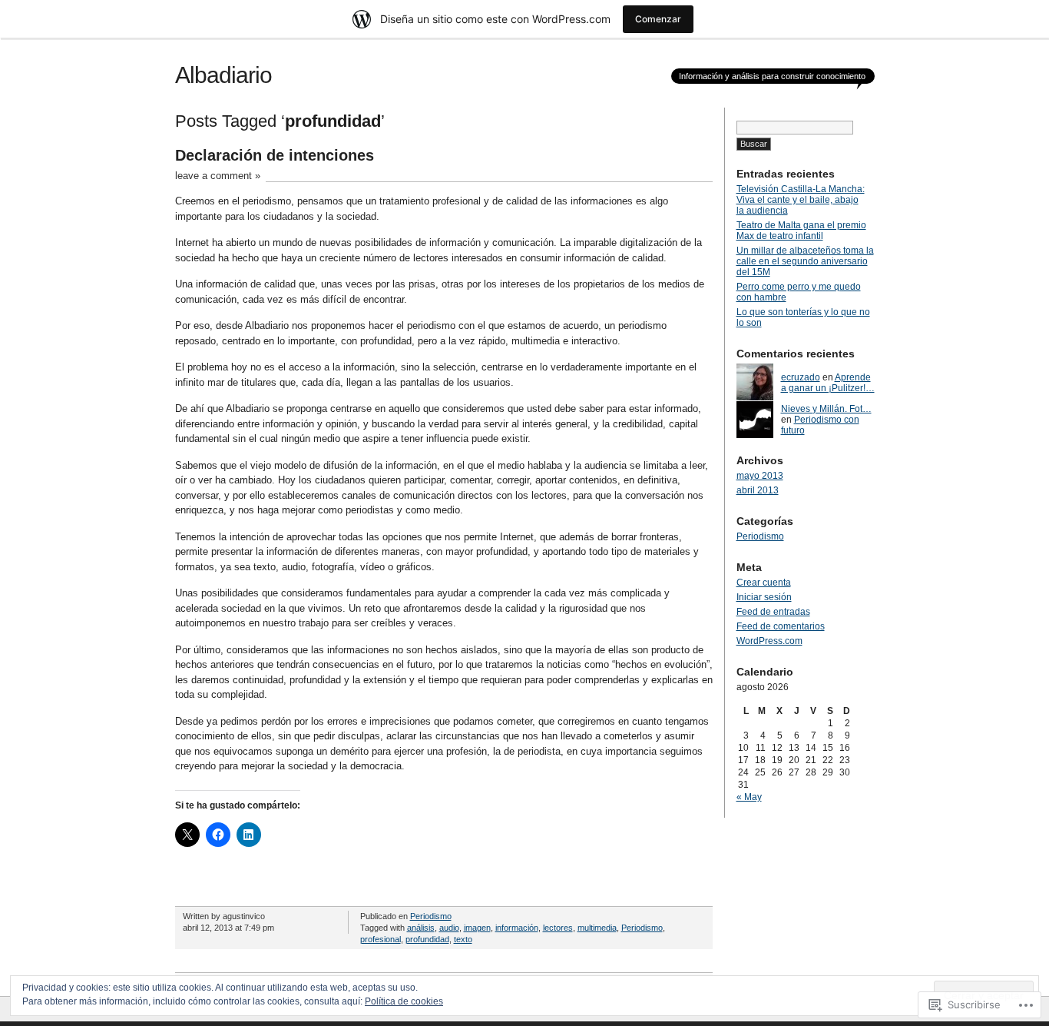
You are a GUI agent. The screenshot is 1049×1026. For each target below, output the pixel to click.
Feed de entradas (773, 611)
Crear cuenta (763, 582)
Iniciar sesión (764, 597)
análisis (421, 927)
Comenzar (658, 19)
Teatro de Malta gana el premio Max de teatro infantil (801, 230)
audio (449, 927)
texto (463, 939)
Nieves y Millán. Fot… (826, 408)
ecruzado (800, 377)
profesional (380, 939)
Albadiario (223, 75)
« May (749, 797)
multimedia (597, 927)
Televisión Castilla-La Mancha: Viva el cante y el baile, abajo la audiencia (800, 200)
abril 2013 (757, 490)
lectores (558, 927)
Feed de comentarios (780, 626)
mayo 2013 (759, 475)
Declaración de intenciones (274, 155)
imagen (477, 927)
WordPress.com (769, 641)
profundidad (427, 939)
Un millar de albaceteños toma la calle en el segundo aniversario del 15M (805, 261)
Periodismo (431, 916)
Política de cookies (404, 1001)
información (516, 927)
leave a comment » (217, 175)
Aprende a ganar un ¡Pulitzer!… (828, 382)
